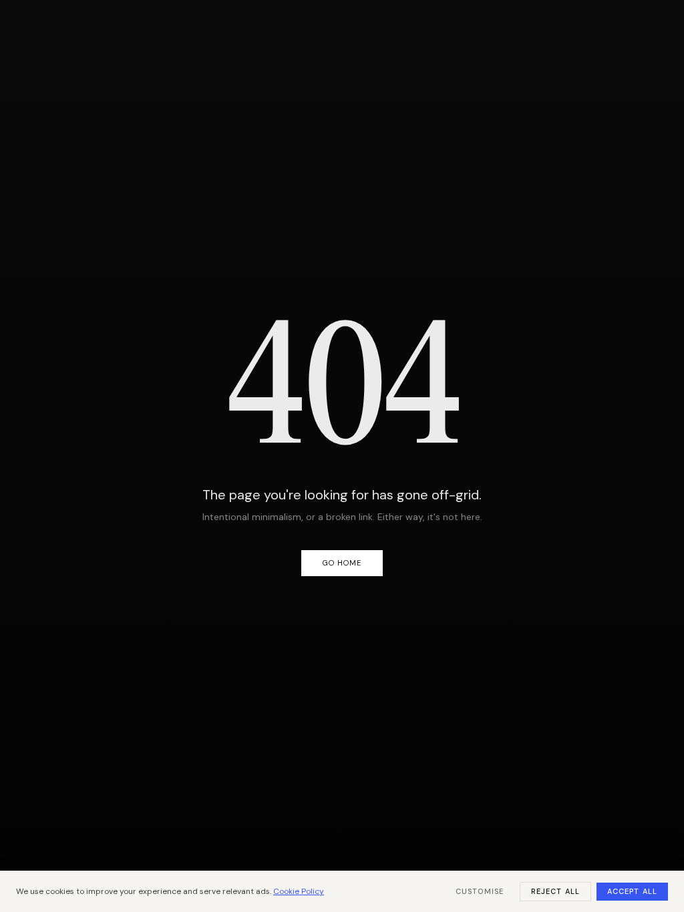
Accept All (632, 891)
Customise (480, 891)
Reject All (555, 891)
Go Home (342, 562)
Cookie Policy (298, 891)
